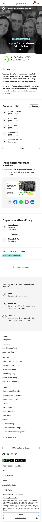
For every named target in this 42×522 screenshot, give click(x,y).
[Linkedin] (32, 202)
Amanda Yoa (13, 225)
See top (35, 106)
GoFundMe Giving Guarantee (19, 320)
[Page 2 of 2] (22, 49)
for (19, 8)
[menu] (38, 3)
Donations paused (22, 39)
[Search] (4, 3)
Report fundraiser (22, 267)
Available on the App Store (20, 460)
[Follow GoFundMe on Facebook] (4, 454)
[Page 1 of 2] (20, 49)
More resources (8, 437)
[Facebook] (15, 202)
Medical (24, 251)
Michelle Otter (14, 239)
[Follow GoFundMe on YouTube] (8, 454)
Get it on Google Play (8, 460)
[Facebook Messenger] (27, 202)
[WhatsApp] (21, 202)
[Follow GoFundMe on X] (12, 454)
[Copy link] (10, 202)
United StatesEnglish (22, 448)
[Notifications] (33, 3)
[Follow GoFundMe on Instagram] (16, 454)
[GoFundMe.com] (21, 3)
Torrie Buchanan (14, 111)
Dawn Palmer (13, 132)
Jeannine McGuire (15, 140)
